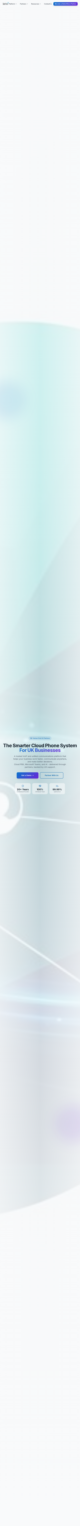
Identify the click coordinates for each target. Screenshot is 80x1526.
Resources (35, 4)
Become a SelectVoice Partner (65, 4)
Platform (12, 4)
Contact (47, 4)
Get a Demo (26, 775)
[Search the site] (51, 4)
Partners (23, 4)
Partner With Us (51, 775)
